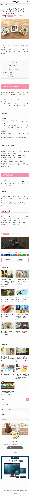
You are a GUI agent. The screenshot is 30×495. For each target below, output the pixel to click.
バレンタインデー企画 (11, 65)
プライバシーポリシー (22, 490)
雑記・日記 (10, 15)
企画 (20, 233)
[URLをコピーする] (26, 255)
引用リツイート (11, 74)
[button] (3, 255)
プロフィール (6, 490)
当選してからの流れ (12, 69)
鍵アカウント (11, 76)
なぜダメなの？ (9, 72)
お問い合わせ (13, 490)
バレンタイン (15, 233)
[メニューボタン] (1, 1)
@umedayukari (12, 125)
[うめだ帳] (15, 1)
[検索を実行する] (27, 399)
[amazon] (16, 452)
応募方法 (9, 67)
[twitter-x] (14, 452)
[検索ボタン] (28, 1)
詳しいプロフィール (15, 448)
